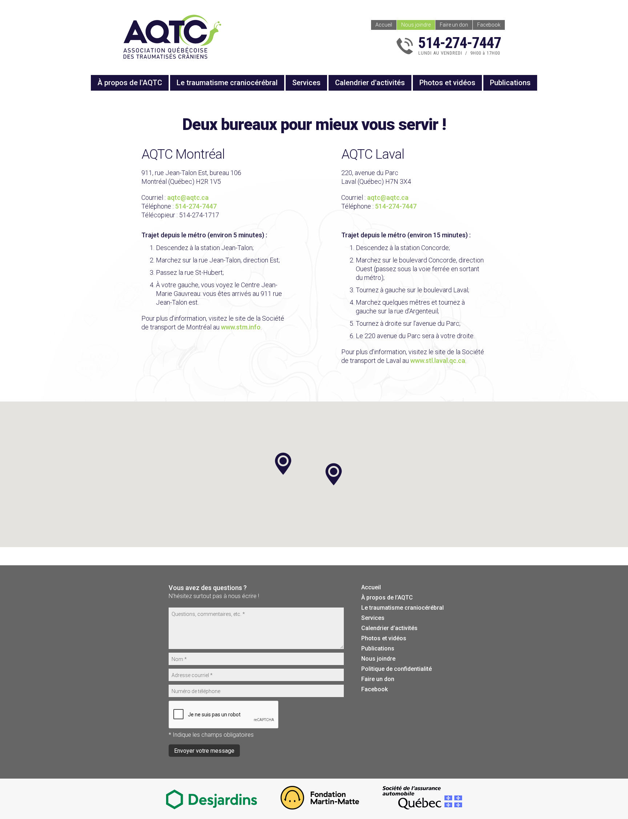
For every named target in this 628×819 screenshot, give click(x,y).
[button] (333, 474)
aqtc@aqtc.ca (188, 197)
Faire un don (454, 25)
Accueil (383, 25)
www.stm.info (241, 327)
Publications (510, 82)
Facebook (488, 25)
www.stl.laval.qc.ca (437, 360)
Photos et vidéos (447, 82)
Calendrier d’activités (389, 628)
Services (306, 82)
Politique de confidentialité (396, 668)
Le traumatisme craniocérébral (227, 82)
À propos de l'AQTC (129, 82)
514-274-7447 (196, 206)
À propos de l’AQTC (387, 597)
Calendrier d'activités (370, 82)
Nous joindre (416, 25)
